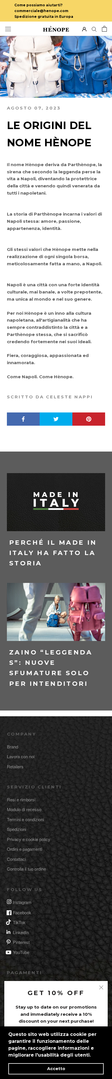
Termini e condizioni (25, 819)
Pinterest (21, 942)
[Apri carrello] (104, 29)
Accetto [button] (56, 1068)
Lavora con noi (20, 756)
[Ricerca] (94, 28)
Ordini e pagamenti (24, 849)
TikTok (19, 922)
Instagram (22, 902)
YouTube (21, 952)
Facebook (22, 912)
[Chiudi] (101, 987)
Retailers (15, 766)
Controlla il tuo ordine (26, 869)
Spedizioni (16, 829)
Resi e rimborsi (21, 799)
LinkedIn (21, 932)
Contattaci (16, 859)
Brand (12, 747)
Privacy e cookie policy (28, 839)
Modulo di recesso (24, 809)
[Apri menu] (8, 28)
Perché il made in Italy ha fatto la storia (53, 553)
